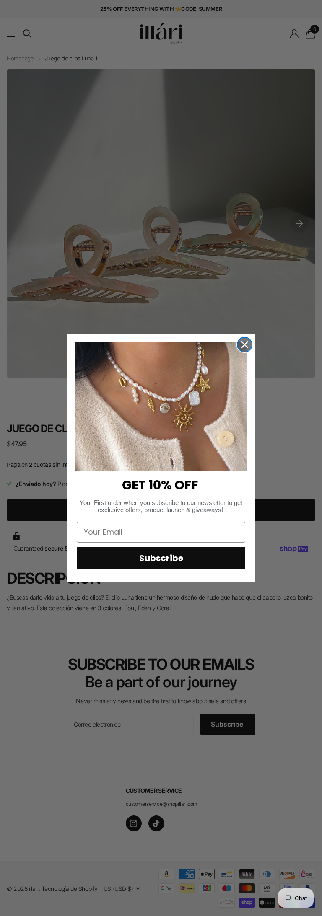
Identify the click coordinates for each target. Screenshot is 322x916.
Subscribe (161, 558)
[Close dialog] (244, 344)
